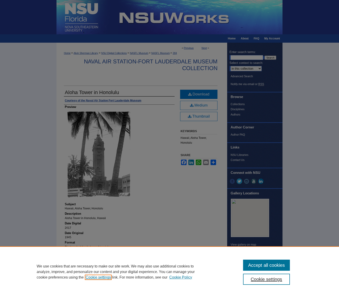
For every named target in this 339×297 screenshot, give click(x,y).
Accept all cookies (266, 265)
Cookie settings (98, 277)
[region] (169, 271)
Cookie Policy (180, 277)
